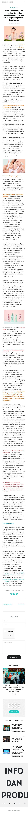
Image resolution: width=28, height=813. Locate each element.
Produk (12, 8)
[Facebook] (4, 803)
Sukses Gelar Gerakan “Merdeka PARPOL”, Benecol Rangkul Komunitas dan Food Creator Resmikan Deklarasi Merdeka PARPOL (14, 688)
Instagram (11, 574)
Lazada (9, 579)
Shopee (5, 579)
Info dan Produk (7, 2)
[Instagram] (19, 803)
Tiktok (23, 574)
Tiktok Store (21, 579)
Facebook (5, 574)
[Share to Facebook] (11, 594)
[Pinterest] (14, 803)
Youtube (16, 574)
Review (16, 8)
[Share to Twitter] (14, 594)
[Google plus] (24, 803)
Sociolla (7, 581)
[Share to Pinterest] (17, 594)
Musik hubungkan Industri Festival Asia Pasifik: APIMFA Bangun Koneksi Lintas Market (17, 739)
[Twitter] (9, 803)
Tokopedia (14, 579)
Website (21, 572)
